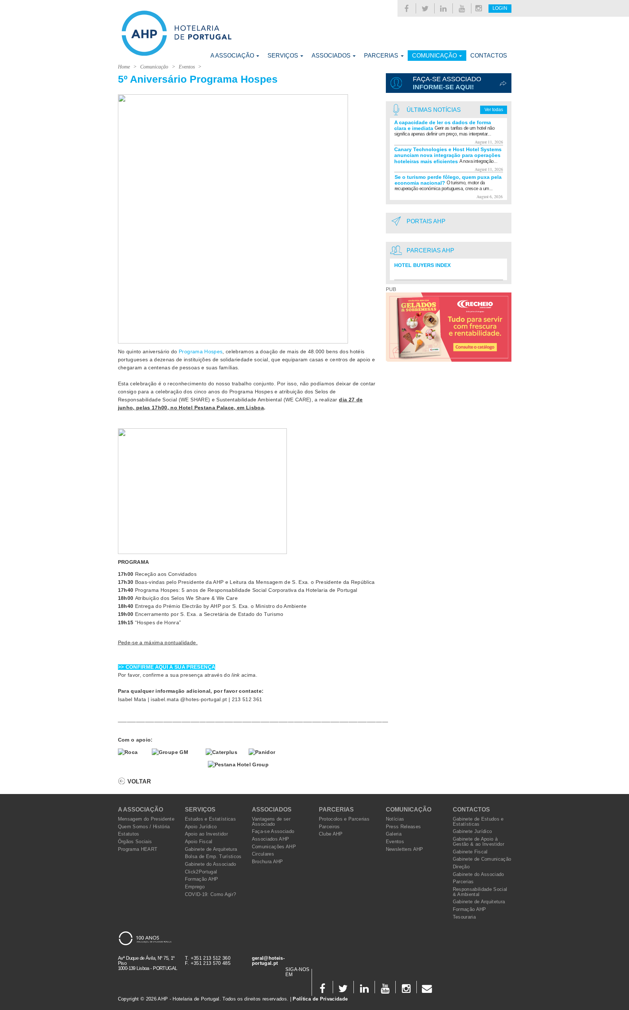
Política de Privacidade (320, 999)
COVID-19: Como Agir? (210, 894)
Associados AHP (270, 839)
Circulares (263, 854)
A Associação (233, 55)
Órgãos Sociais (135, 841)
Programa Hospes (200, 351)
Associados (332, 55)
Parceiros (329, 826)
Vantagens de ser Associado (271, 822)
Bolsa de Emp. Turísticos (213, 856)
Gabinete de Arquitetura (211, 849)
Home (124, 67)
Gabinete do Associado (210, 864)
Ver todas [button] (493, 109)
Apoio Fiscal (199, 841)
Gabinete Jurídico (472, 831)
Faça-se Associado (273, 831)
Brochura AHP (267, 861)
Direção (461, 866)
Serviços (284, 55)
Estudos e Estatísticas (210, 819)
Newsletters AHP (404, 849)
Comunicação (435, 55)
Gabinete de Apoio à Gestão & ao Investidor (479, 842)
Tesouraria (464, 917)
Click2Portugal (201, 872)
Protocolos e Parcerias (344, 819)
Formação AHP (201, 879)
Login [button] (499, 8)
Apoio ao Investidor (206, 834)
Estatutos (128, 834)
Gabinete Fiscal (470, 851)
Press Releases (403, 826)
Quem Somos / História (144, 826)
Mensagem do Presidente (146, 819)
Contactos (488, 55)
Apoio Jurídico (201, 826)
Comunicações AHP (274, 846)
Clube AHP (331, 834)
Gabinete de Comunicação (482, 859)
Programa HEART (138, 849)
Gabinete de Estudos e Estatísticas (478, 822)
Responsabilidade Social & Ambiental (480, 892)
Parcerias (382, 55)
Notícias (395, 819)
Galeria (393, 834)
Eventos (187, 67)
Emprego (195, 886)
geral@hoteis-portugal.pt (268, 961)
